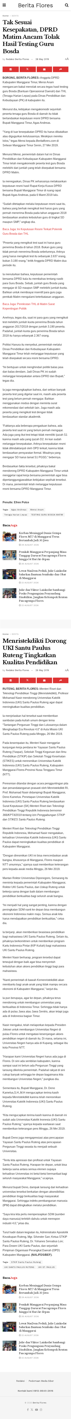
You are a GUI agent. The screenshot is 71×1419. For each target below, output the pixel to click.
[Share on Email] (44, 69)
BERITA (15, 16)
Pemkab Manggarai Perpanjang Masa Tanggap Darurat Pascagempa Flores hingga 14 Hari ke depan (42, 555)
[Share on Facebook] (11, 69)
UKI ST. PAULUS (46, 1267)
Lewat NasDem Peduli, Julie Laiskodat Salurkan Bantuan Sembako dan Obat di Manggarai (43, 574)
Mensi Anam (37, 509)
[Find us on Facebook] (28, 1410)
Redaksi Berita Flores (17, 59)
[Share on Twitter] (28, 69)
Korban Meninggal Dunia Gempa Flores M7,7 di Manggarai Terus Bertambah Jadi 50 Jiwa (40, 537)
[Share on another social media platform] (60, 69)
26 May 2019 (42, 670)
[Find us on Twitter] (32, 1410)
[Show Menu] (4, 5)
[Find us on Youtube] (36, 1410)
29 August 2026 (30, 545)
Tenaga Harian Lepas (15, 514)
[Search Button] (66, 5)
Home (6, 16)
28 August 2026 (30, 564)
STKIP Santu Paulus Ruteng (26, 1262)
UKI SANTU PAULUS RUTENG (19, 1267)
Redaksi (20, 1381)
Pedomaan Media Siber (41, 1381)
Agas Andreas (18, 509)
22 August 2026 (30, 582)
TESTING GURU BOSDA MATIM (47, 514)
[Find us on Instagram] (41, 1410)
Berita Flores (35, 5)
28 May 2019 (42, 59)
